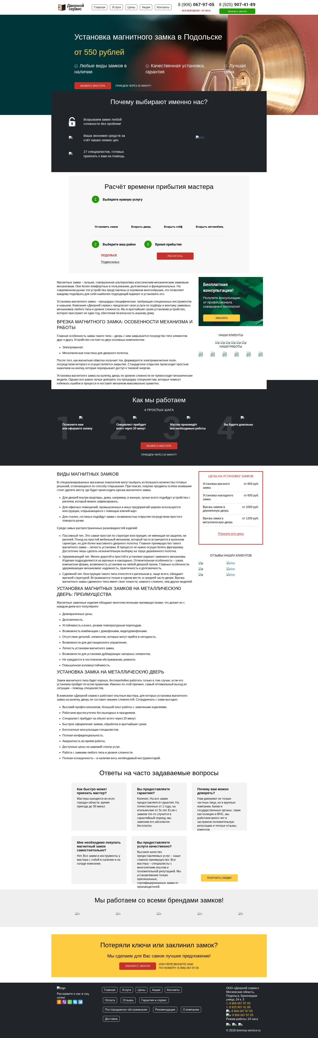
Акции (146, 7)
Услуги (116, 7)
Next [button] (263, 915)
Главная (99, 7)
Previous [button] (54, 915)
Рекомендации (165, 1009)
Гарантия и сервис (154, 1000)
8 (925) (237, 4)
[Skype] (75, 1002)
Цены (131, 7)
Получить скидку (219, 877)
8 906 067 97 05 (242, 1011)
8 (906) (196, 4)
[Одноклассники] (59, 1002)
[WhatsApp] (70, 1002)
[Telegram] (80, 1002)
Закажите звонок (137, 965)
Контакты (163, 7)
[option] (99, 833)
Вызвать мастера (92, 85)
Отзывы (128, 1000)
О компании (191, 1009)
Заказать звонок (237, 11)
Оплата (110, 1000)
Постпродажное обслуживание (126, 1009)
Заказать (221, 318)
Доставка (111, 1018)
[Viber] (64, 1002)
